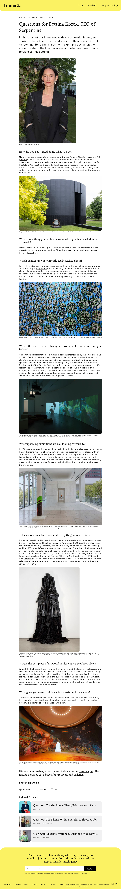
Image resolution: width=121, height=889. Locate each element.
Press (34, 884)
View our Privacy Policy (81, 873)
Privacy (62, 884)
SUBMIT (90, 869)
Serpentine (26, 44)
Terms (52, 884)
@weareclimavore (37, 354)
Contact (43, 884)
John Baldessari (89, 669)
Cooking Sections (84, 360)
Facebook (27, 789)
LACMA (23, 159)
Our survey (29, 558)
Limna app (86, 771)
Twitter (43, 789)
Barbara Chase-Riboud (30, 540)
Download (91, 5)
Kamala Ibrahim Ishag (73, 266)
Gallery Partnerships (109, 5)
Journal (18, 884)
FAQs (80, 5)
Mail (56, 789)
